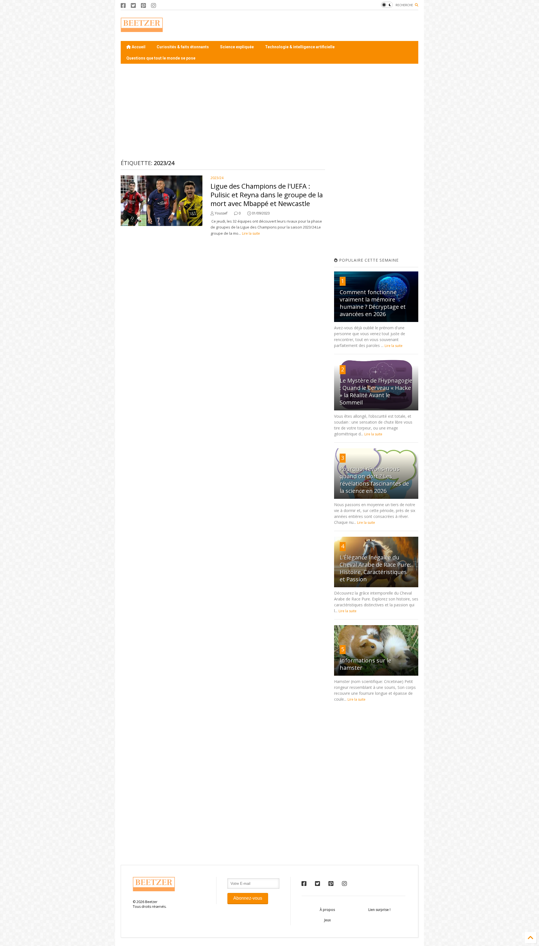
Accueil (138, 47)
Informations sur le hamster (365, 664)
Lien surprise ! (379, 909)
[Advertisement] (316, 25)
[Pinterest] (143, 5)
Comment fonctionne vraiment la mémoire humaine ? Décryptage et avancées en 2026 (373, 303)
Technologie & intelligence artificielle (300, 47)
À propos (327, 909)
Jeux (327, 920)
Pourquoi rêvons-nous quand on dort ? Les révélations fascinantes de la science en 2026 (374, 480)
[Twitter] (133, 5)
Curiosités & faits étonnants (183, 47)
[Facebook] (123, 5)
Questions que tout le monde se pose (160, 58)
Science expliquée (237, 47)
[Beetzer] (142, 29)
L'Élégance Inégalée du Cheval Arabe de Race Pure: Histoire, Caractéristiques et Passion (375, 568)
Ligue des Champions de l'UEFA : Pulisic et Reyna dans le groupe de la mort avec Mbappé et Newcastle (267, 194)
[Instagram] (153, 5)
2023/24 (217, 177)
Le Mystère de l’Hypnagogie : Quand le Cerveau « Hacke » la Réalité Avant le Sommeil (376, 391)
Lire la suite (251, 233)
